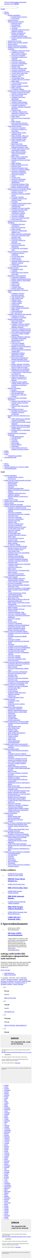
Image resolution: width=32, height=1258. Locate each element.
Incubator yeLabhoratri (7, 981)
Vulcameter (14, 202)
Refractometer (15, 285)
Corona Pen (14, 441)
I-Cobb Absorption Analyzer (19, 83)
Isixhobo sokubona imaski (15, 319)
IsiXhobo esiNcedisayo (14, 388)
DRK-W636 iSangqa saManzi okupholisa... (16, 908)
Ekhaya (6, 12)
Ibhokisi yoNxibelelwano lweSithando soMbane (18, 33)
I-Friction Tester (15, 177)
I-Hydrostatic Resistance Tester (20, 184)
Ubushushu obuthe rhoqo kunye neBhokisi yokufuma (20, 30)
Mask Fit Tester (15, 341)
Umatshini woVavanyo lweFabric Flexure (19, 606)
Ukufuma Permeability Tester (19, 168)
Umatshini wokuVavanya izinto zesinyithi (19, 314)
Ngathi (6, 454)
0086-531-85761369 (10, 975)
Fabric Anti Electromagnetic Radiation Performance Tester (19, 146)
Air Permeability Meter (17, 78)
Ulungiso (14, 396)
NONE (13, 176)
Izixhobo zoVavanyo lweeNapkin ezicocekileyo (17, 823)
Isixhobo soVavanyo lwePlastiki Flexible (19, 91)
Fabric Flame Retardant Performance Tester (18, 321)
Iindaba (6, 451)
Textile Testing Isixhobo (14, 126)
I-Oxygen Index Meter (17, 256)
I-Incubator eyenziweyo (7, 982)
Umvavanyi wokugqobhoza (19, 63)
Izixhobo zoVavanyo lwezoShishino (18, 251)
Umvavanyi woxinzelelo (18, 55)
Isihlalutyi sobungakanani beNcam (21, 279)
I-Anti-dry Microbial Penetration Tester (19, 790)
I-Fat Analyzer (15, 18)
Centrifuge (14, 271)
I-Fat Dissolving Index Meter (19, 103)
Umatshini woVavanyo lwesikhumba (17, 413)
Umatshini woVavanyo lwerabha (20, 208)
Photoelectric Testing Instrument (17, 275)
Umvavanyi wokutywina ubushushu (18, 678)
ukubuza (10, 950)
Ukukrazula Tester (16, 60)
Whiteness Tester (16, 76)
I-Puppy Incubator (18, 984)
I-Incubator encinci (20, 982)
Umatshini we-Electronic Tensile (20, 50)
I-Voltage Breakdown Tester (19, 266)
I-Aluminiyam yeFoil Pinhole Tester (18, 683)
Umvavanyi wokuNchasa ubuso (20, 218)
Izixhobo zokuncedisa (17, 288)
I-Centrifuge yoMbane (17, 89)
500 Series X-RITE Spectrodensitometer (15, 934)
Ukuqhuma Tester (16, 238)
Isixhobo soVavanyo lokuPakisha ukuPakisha (17, 662)
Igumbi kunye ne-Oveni (14, 41)
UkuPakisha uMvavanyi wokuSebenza (18, 225)
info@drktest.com (9, 973)
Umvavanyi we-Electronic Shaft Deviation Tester (20, 236)
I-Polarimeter (15, 282)
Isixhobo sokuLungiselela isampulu (18, 42)
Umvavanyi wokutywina (18, 115)
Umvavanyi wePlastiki (17, 216)
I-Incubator (14, 28)
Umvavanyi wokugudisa (18, 62)
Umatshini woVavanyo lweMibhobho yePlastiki (18, 212)
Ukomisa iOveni (16, 26)
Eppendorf (14, 439)
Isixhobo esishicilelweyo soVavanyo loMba (16, 467)
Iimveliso (6, 13)
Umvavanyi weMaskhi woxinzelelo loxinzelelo (18, 344)
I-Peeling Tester (15, 66)
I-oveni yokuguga (16, 259)
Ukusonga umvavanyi (17, 65)
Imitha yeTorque (16, 121)
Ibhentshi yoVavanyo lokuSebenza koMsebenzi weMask (21, 347)
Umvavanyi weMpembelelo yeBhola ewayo (19, 231)
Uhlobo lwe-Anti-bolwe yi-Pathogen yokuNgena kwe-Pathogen (19, 378)
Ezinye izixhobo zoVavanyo (16, 409)
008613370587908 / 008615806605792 (15, 1025)
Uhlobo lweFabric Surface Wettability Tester (18, 133)
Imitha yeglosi (15, 309)
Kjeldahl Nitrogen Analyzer (19, 17)
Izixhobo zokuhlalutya (14, 15)
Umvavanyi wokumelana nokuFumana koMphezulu (18, 172)
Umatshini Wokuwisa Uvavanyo (20, 71)
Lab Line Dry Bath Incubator (22, 981)
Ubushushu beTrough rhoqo (19, 36)
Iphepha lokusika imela (17, 391)
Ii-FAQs (6, 452)
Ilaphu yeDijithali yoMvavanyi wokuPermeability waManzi (20, 136)
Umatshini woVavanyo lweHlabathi (17, 254)
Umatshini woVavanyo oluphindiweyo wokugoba (18, 316)
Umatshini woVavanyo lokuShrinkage (17, 181)
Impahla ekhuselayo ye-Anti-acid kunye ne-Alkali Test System (20, 366)
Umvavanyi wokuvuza (17, 375)
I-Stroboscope (15, 264)
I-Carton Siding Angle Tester (19, 73)
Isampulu (14, 390)
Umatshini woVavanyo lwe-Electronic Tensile (19, 199)
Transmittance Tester (17, 269)
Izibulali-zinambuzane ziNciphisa (17, 46)
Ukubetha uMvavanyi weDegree (20, 79)
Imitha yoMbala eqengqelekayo (20, 308)
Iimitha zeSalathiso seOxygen (19, 165)
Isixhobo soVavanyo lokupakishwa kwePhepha (17, 506)
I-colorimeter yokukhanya (18, 277)
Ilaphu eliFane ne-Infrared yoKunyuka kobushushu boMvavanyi (18, 153)
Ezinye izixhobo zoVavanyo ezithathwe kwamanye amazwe (20, 448)
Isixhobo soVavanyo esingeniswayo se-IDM (16, 835)
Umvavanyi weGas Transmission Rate (18, 570)
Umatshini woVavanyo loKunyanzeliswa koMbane (19, 53)
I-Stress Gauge (15, 284)
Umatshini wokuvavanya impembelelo (18, 98)
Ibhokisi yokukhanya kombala (19, 86)
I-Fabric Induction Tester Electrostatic (18, 581)
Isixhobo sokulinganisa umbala (20, 185)
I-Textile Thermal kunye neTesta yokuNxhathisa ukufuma (20, 149)
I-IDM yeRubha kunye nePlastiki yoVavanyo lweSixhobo (20, 419)
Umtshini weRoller (16, 301)
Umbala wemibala (16, 303)
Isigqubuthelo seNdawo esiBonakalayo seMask (18, 353)
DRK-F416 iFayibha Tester (18, 888)
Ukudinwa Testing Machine (19, 102)
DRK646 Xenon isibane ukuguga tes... (16, 880)
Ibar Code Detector (16, 312)
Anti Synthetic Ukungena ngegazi (20, 332)
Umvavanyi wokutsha (17, 197)
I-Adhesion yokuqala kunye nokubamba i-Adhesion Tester (19, 112)
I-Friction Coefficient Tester (19, 68)
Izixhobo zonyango (13, 267)
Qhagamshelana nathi (10, 457)
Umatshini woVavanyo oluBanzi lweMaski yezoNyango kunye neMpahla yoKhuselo (20, 325)
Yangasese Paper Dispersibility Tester (18, 829)
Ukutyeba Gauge (16, 84)
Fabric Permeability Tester (18, 139)
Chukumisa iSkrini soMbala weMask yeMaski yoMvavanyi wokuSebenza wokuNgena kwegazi (20, 384)
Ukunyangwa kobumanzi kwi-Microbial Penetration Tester (20, 358)
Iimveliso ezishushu (12, 979)
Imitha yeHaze (15, 116)
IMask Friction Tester (17, 356)
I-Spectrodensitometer (17, 306)
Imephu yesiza (23, 979)
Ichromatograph (15, 25)
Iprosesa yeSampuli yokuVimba (20, 364)
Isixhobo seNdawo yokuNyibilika (20, 280)
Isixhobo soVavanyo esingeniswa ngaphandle (17, 852)
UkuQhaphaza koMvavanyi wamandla (19, 514)
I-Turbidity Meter (16, 287)
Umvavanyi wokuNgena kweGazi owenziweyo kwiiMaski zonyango (21, 329)
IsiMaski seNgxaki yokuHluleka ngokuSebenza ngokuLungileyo (20, 369)
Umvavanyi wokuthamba (18, 70)
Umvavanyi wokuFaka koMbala (20, 169)
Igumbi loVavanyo (16, 23)
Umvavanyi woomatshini (18, 128)
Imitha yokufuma (16, 87)
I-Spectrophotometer (17, 311)
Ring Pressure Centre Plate (18, 394)
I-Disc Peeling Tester (17, 95)
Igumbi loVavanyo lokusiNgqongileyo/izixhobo (16, 20)
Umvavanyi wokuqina (17, 74)
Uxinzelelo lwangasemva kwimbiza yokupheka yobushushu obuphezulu (21, 107)
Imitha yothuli (15, 81)
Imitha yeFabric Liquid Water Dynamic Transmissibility (19, 157)
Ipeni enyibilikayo (16, 444)
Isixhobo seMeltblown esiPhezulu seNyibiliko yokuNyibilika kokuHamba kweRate (20, 338)
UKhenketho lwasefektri (15, 456)
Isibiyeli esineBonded (17, 393)
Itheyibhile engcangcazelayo (19, 411)
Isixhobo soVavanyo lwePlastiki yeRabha (19, 189)
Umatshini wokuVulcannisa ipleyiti (21, 203)
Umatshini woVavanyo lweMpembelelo (17, 205)
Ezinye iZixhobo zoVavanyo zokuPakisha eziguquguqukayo (20, 123)
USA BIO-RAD (16, 438)
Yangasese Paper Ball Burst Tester (21, 401)
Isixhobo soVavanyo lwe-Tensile (20, 92)
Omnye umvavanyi (16, 219)
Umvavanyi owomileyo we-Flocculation (19, 588)
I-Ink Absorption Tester (17, 296)
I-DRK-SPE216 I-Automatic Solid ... (14, 918)
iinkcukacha (16, 950)
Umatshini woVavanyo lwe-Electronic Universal (19, 191)
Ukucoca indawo (12, 44)
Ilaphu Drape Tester (16, 144)
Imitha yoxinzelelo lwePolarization (21, 234)
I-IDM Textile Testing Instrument (20, 425)
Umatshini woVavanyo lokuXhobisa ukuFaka (17, 294)
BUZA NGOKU (5, 970)
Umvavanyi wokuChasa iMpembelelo (18, 246)
